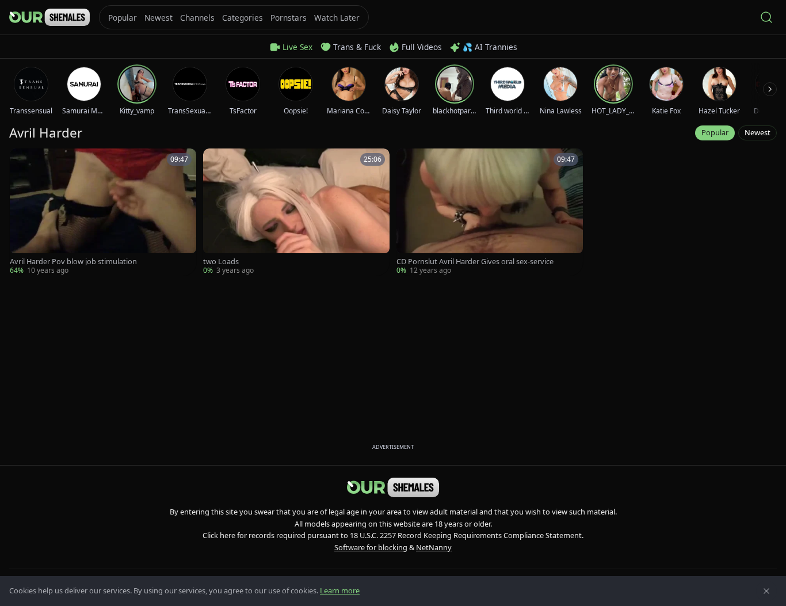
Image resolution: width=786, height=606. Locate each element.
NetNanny (434, 547)
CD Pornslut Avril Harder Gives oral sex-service (475, 261)
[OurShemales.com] (49, 17)
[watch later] (22, 161)
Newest (757, 132)
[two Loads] (296, 212)
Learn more (340, 590)
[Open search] (766, 17)
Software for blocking (370, 547)
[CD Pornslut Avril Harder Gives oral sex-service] (489, 212)
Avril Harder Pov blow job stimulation (73, 261)
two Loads (221, 261)
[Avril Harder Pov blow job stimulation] (103, 212)
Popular (714, 132)
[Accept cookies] (766, 591)
